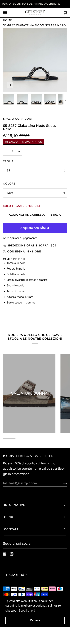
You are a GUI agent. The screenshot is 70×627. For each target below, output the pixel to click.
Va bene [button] (35, 620)
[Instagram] (11, 554)
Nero (10, 192)
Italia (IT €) (15, 575)
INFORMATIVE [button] (14, 505)
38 (8, 170)
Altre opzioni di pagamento (20, 238)
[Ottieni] (62, 483)
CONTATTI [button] (11, 529)
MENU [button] (8, 517)
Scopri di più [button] (26, 610)
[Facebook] (4, 554)
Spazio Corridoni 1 (19, 118)
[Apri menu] (8, 12)
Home (7, 20)
